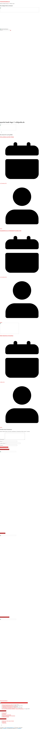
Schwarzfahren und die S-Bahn (7, 136)
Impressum (4, 721)
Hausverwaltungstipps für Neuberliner (8, 715)
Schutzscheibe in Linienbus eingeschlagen (9, 707)
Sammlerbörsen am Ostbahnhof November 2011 (10, 230)
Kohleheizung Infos (5, 716)
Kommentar (2, 439)
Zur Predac (4, 713)
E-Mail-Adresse (3, 443)
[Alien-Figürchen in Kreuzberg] (9, 333)
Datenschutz (4, 722)
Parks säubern (4, 712)
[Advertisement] (22, 20)
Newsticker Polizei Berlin (22, 702)
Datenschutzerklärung (3, 700)
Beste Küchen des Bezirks (6, 714)
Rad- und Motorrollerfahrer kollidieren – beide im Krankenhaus (13, 708)
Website (1, 445)
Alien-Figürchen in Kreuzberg (6, 335)
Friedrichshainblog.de (5, 1)
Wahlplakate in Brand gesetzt (7, 706)
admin (1, 228)
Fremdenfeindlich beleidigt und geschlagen (9, 705)
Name (1, 441)
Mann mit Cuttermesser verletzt (7, 704)
